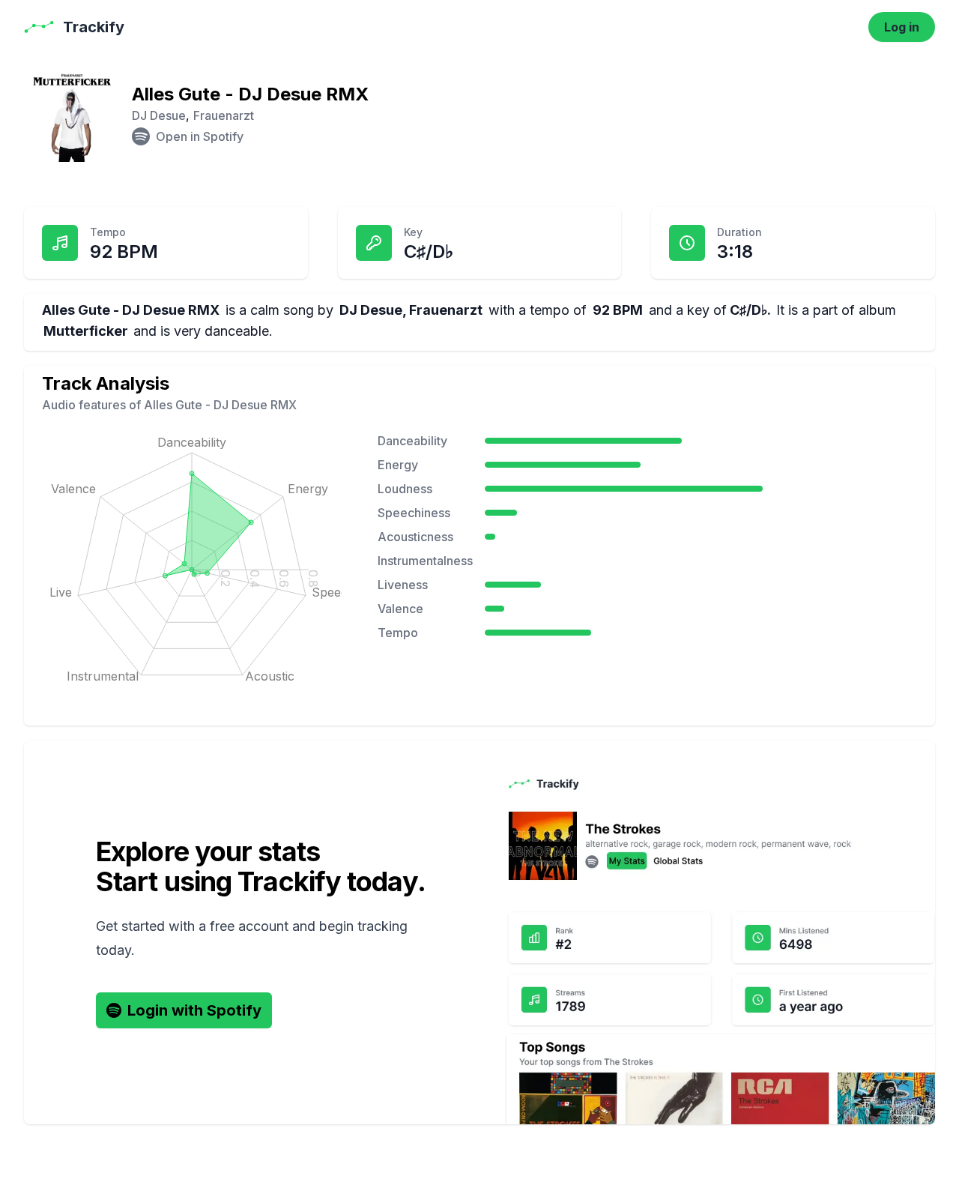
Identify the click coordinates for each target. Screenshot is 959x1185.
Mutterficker (85, 331)
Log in (901, 26)
